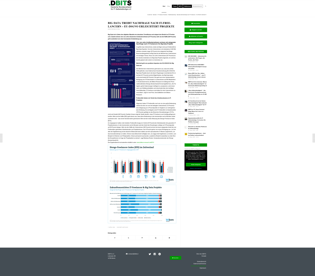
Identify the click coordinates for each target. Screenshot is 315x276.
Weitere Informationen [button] (196, 168)
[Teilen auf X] (128, 238)
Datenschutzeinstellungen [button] (198, 266)
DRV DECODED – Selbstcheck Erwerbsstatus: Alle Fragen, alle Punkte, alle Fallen (197, 58)
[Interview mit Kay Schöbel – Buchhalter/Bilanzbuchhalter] (313, 138)
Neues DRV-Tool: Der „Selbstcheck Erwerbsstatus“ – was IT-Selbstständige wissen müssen (197, 75)
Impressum (203, 268)
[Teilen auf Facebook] (115, 238)
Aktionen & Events (197, 36)
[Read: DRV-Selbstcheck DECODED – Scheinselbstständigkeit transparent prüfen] (185, 65)
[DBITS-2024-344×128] (120, 6)
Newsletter (196, 23)
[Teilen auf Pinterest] (142, 238)
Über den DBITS (201, 254)
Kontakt (204, 256)
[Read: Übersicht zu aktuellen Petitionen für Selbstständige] (185, 127)
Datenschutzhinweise (200, 263)
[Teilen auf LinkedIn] (156, 238)
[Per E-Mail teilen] (169, 238)
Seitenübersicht (201, 261)
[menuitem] (164, 6)
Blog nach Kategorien (196, 42)
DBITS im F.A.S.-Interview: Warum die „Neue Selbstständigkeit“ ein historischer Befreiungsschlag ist (197, 83)
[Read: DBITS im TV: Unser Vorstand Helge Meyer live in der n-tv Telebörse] (185, 110)
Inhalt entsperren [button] (196, 164)
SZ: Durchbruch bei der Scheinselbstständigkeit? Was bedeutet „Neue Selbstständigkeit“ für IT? (197, 102)
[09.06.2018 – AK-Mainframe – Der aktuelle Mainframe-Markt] (1, 138)
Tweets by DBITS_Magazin (192, 149)
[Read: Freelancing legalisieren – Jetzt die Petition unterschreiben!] (185, 134)
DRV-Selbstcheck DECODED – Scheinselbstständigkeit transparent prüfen (197, 66)
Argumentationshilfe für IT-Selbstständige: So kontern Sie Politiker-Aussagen (197, 120)
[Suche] (205, 6)
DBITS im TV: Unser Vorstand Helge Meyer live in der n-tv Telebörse (196, 111)
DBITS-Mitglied (123, 227)
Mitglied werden (197, 30)
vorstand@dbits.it (133, 254)
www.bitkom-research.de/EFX (145, 142)
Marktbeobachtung (114, 29)
